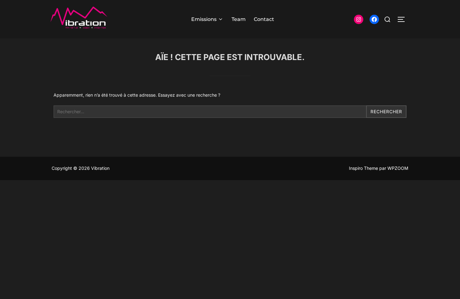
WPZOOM (397, 168)
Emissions (204, 19)
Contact (264, 19)
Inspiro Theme (363, 168)
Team (239, 19)
